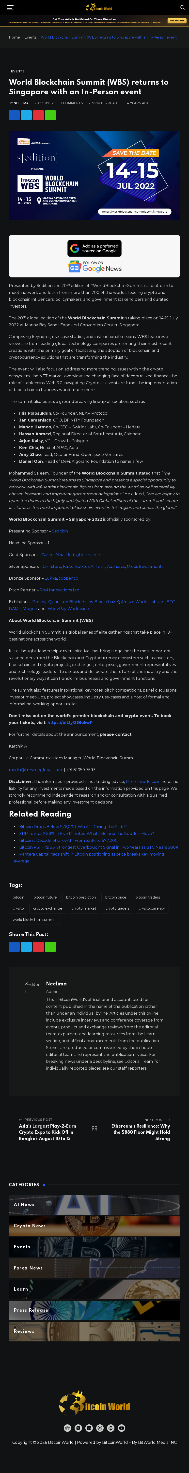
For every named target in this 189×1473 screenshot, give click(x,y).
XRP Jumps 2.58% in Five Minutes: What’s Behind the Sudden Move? (86, 833)
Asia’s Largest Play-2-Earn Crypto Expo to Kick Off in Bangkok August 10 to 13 (47, 1132)
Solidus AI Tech (90, 566)
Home (14, 37)
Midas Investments (145, 566)
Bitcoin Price (115, 897)
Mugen (30, 608)
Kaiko (68, 566)
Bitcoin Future (45, 897)
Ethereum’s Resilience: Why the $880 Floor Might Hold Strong (140, 1132)
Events (30, 37)
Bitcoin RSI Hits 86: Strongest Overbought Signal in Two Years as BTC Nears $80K (98, 847)
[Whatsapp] (50, 115)
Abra (59, 554)
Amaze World (134, 602)
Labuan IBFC (162, 602)
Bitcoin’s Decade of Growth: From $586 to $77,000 (68, 840)
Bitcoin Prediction (81, 897)
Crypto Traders (117, 908)
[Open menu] (10, 8)
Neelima (21, 103)
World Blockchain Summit (34, 919)
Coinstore (52, 566)
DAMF (15, 608)
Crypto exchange (47, 908)
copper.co (68, 578)
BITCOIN (18, 897)
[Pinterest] (38, 115)
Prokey (39, 602)
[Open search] (182, 7)
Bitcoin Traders (148, 897)
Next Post (154, 1120)
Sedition (60, 531)
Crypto (18, 908)
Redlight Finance (83, 554)
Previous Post (39, 1119)
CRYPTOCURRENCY (152, 908)
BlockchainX (106, 602)
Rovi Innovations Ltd (59, 590)
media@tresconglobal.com (35, 769)
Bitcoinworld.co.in (143, 781)
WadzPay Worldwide (68, 608)
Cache (47, 554)
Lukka (51, 578)
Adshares (116, 566)
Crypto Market (84, 908)
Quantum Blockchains (70, 602)
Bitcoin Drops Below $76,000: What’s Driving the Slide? (73, 826)
